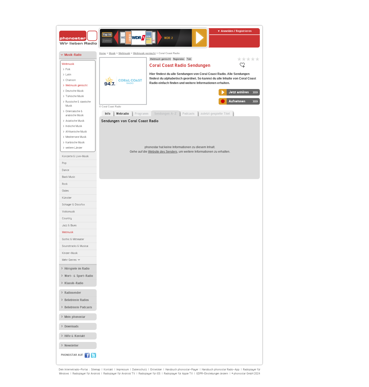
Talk (189, 58)
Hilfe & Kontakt (75, 336)
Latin (68, 74)
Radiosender (73, 292)
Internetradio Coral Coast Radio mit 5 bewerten (257, 59)
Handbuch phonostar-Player (181, 369)
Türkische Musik (75, 96)
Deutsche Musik (75, 91)
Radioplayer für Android (86, 373)
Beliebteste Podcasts (78, 307)
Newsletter (72, 345)
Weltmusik (68, 63)
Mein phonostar (75, 317)
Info (107, 113)
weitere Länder (74, 147)
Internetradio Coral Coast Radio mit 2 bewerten (244, 59)
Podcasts (188, 113)
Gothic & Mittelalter (73, 239)
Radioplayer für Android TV (119, 373)
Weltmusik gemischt (77, 85)
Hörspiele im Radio (77, 268)
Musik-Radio (73, 55)
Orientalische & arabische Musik (75, 113)
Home (102, 53)
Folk (68, 69)
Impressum (122, 369)
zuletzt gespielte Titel (215, 113)
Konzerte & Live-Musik (75, 156)
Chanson (71, 80)
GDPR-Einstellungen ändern (212, 373)
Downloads (72, 326)
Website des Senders (162, 151)
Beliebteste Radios (77, 300)
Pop (64, 163)
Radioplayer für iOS (149, 373)
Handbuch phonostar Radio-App (220, 369)
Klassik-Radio (74, 283)
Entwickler (156, 369)
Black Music (68, 177)
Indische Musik (74, 126)
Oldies (65, 190)
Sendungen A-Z (165, 113)
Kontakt (108, 369)
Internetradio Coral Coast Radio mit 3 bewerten (248, 59)
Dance (65, 170)
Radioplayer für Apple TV (178, 373)
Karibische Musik (75, 142)
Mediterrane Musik (76, 137)
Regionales (178, 58)
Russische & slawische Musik (78, 104)
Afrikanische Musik (76, 131)
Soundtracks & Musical (75, 246)
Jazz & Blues (69, 225)
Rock (65, 184)
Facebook (87, 355)
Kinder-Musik (70, 253)
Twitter (93, 355)
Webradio (122, 113)
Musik (112, 53)
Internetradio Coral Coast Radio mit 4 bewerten (253, 59)
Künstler (67, 197)
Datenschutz (139, 369)
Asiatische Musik (75, 120)
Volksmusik (68, 211)
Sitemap (95, 369)
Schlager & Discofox (73, 204)
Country (67, 218)
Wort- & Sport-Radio (79, 276)
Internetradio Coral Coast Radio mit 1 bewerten (239, 59)
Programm (141, 113)
